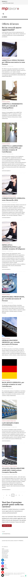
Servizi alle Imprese (5, 551)
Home (3, 548)
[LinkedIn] (2, 560)
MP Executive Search (6, 202)
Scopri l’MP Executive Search (8, 3)
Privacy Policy (4, 567)
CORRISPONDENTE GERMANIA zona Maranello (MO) (13, 199)
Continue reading (6, 170)
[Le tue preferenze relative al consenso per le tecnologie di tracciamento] (25, 575)
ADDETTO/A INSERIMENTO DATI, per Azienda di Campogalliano (12, 106)
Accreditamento (5, 568)
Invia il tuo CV (6, 525)
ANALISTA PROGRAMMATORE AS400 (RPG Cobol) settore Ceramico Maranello (13, 470)
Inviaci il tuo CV (4, 553)
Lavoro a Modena (5, 557)
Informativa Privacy (6, 533)
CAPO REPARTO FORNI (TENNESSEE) (10, 424)
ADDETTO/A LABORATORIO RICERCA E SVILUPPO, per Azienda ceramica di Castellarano (12, 149)
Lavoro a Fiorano (5, 556)
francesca (4, 66)
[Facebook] (2, 563)
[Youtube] (2, 572)
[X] (2, 569)
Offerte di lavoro (6, 58)
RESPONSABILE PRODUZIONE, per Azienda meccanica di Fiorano (13, 299)
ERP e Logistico (5, 466)
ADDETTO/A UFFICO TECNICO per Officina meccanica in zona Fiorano (13, 62)
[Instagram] (2, 566)
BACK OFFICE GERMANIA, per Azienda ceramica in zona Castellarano (13, 384)
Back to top (23, 576)
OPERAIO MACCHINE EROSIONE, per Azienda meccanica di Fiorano (11, 342)
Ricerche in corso (5, 552)
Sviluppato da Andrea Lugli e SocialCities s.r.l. (11, 574)
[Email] (2, 575)
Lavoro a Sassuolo (5, 555)
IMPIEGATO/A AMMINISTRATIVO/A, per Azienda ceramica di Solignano (13, 247)
